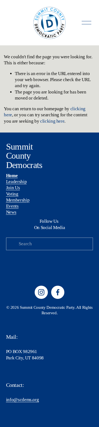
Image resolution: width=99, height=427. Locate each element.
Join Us (13, 187)
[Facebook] (57, 292)
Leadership (16, 181)
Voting (12, 194)
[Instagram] (41, 292)
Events (12, 206)
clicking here (52, 121)
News (11, 212)
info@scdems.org (22, 399)
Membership (18, 200)
